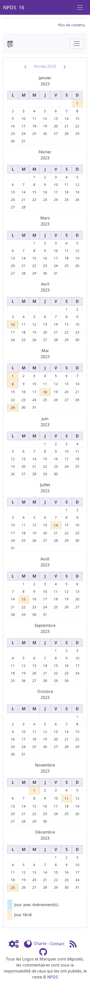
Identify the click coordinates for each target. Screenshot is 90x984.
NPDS (52, 977)
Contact (57, 943)
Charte (40, 943)
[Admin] (16, 943)
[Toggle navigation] (80, 8)
